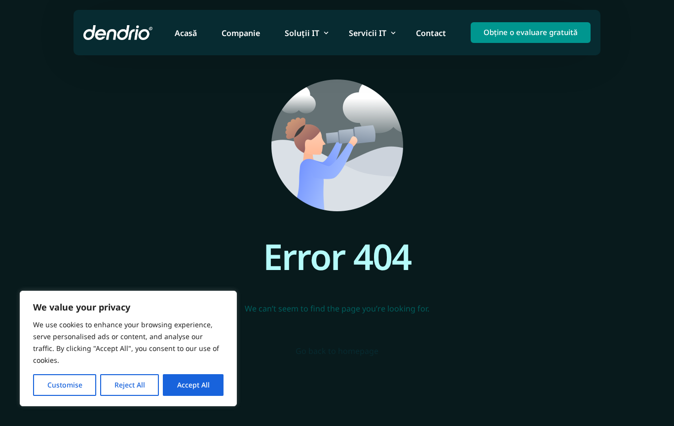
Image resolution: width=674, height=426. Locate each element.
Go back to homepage (337, 351)
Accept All (193, 384)
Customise (64, 384)
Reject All (129, 384)
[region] (128, 348)
